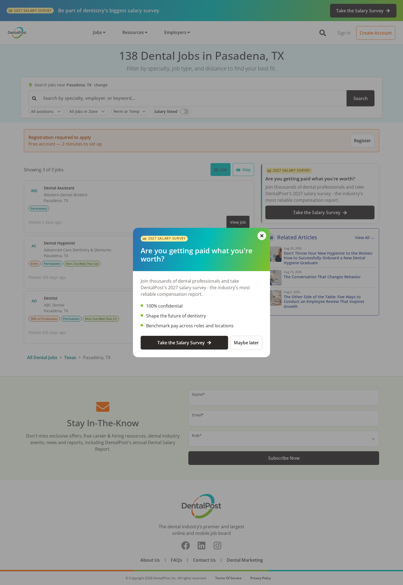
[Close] (261, 235)
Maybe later (246, 343)
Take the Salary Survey (181, 343)
